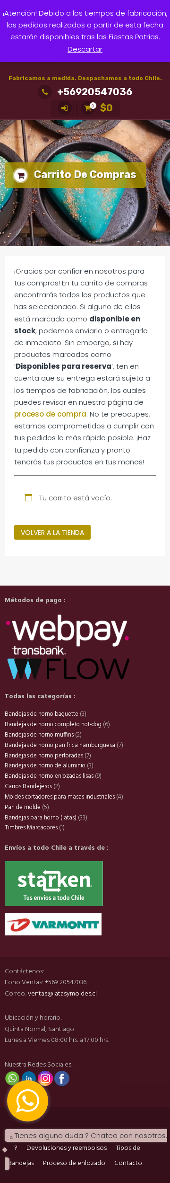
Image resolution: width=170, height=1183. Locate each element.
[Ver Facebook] (61, 1078)
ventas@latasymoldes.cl (62, 993)
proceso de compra (50, 414)
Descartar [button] (85, 49)
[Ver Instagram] (46, 1078)
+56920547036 (94, 92)
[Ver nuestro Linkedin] (29, 1078)
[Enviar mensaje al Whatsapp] (13, 1078)
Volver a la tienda (52, 532)
